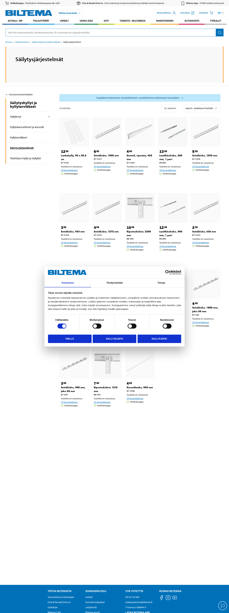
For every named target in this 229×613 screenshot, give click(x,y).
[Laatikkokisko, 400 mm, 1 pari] (173, 208)
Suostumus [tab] (68, 282)
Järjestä (199, 108)
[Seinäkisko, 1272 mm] (107, 208)
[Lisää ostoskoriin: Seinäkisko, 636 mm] (205, 254)
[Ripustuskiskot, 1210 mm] (107, 364)
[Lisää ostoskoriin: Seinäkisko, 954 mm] (73, 254)
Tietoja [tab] (161, 282)
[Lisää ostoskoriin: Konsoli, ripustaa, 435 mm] (139, 181)
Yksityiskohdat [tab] (114, 282)
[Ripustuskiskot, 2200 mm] (140, 208)
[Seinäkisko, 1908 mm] (107, 132)
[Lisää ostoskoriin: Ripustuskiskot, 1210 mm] (106, 413)
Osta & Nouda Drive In (59, 602)
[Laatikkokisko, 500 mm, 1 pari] (173, 132)
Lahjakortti (91, 607)
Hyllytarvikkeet (18, 137)
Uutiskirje (52, 607)
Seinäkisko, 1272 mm (106, 231)
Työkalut (215, 20)
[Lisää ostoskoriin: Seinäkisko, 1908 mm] (106, 178)
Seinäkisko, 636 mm (204, 231)
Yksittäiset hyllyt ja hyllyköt (25, 158)
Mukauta (172, 108)
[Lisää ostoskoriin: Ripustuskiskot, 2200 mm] (139, 257)
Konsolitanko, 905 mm (140, 387)
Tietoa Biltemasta (60, 591)
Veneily (64, 20)
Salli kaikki (159, 338)
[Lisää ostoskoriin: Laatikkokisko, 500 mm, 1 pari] (172, 181)
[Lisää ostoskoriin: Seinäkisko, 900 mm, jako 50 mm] (73, 413)
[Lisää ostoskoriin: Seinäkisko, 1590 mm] (205, 178)
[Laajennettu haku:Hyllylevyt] (49, 116)
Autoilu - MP (15, 20)
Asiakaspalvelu (95, 591)
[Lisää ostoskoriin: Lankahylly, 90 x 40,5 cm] (73, 181)
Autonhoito (191, 20)
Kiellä (70, 338)
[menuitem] (15, 21)
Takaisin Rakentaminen (21, 94)
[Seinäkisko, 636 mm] (205, 208)
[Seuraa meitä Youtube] (174, 599)
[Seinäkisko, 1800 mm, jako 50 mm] (205, 284)
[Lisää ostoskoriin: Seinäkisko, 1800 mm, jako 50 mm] (205, 333)
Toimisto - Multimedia (133, 20)
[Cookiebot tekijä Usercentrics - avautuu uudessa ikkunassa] (167, 272)
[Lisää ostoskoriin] (64, 181)
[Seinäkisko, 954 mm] (74, 208)
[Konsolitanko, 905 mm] (140, 364)
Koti (106, 20)
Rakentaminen (165, 20)
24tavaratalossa (69, 170)
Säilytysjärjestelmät (22, 148)
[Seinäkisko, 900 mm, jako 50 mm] (74, 364)
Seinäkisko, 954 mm (73, 231)
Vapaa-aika (86, 20)
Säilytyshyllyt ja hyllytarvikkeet (46, 42)
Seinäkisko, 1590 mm (204, 155)
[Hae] (220, 32)
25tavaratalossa (102, 166)
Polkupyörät (41, 20)
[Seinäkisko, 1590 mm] (205, 132)
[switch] (97, 326)
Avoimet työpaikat (95, 602)
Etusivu (8, 42)
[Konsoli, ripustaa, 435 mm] (140, 132)
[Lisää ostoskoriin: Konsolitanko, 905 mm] (139, 409)
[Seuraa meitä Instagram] (168, 598)
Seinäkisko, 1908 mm (106, 155)
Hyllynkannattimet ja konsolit (27, 127)
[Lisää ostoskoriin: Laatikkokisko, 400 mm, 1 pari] (172, 257)
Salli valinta (114, 338)
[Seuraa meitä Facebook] (161, 598)
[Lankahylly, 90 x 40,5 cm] (74, 132)
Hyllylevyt (15, 116)
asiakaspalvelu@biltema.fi (138, 602)
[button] (220, 13)
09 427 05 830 (132, 597)
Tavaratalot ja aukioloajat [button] (61, 597)
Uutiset (89, 597)
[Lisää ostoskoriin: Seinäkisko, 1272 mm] (106, 254)
